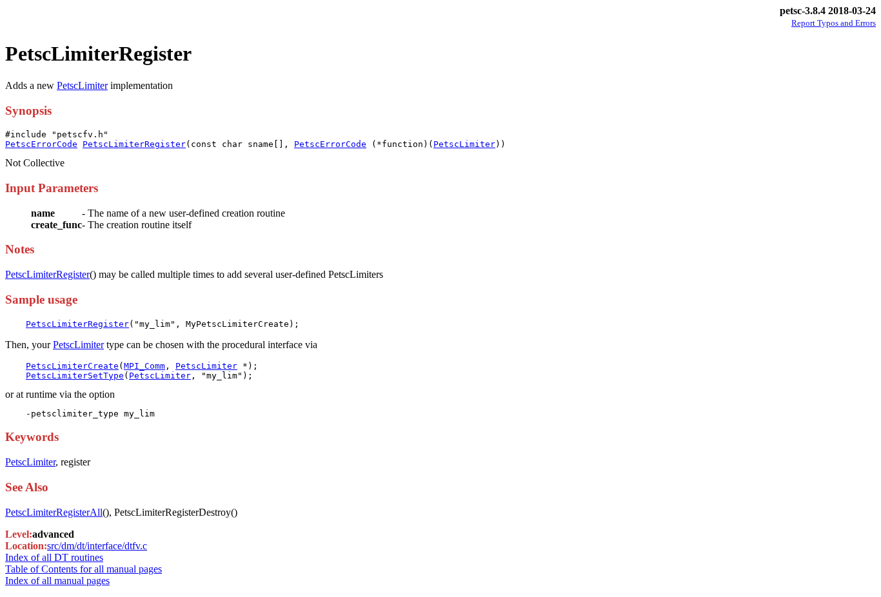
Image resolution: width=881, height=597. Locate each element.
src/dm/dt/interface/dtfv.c (97, 545)
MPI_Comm (144, 366)
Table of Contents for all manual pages (83, 568)
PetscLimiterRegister (134, 144)
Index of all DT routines (54, 557)
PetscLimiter (82, 85)
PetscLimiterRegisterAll (54, 512)
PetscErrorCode (41, 144)
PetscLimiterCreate (72, 366)
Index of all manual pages (57, 580)
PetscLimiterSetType (75, 375)
